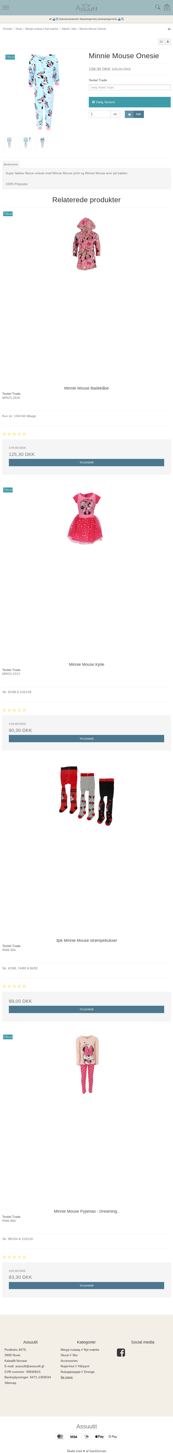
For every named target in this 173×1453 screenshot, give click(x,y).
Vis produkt (86, 462)
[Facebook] (121, 1355)
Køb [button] (138, 114)
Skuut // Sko (69, 1355)
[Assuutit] (86, 7)
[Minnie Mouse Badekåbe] (86, 295)
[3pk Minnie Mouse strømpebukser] (86, 847)
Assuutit (86, 1426)
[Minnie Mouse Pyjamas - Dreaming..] (86, 1118)
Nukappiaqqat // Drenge (78, 1372)
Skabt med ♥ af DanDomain (86, 1451)
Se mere (67, 1377)
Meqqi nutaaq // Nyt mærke (80, 1349)
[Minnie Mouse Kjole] (86, 571)
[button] (161, 42)
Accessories (69, 1360)
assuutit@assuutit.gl (29, 1366)
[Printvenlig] (169, 28)
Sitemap (10, 1383)
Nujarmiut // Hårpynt (75, 1366)
